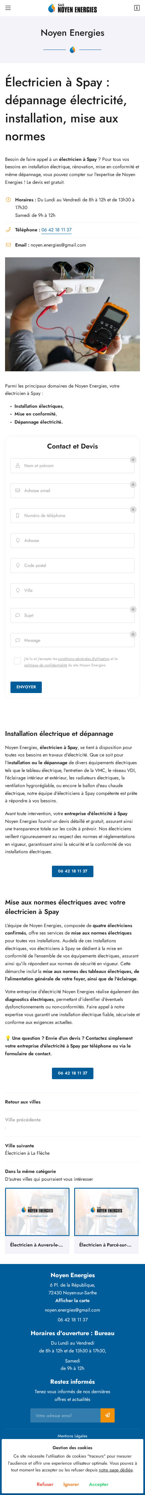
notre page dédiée (116, 1470)
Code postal (31, 566)
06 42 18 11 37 (56, 229)
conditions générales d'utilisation (84, 658)
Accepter (98, 1484)
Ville (24, 590)
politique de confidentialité (45, 665)
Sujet (25, 615)
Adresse (27, 541)
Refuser (45, 1484)
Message (28, 640)
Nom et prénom (35, 466)
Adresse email (33, 491)
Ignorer (71, 1484)
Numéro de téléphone (40, 516)
